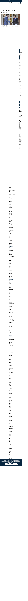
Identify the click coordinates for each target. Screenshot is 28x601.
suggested (11, 246)
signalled (11, 279)
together (10, 206)
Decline (10, 464)
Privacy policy (15, 464)
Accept (6, 464)
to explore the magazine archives (11, 0)
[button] (19, 50)
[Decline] (20, 462)
